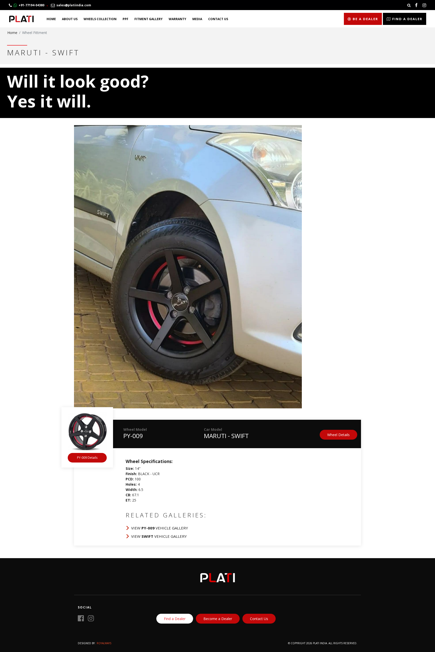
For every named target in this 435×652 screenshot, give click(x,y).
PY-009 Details (87, 457)
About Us (70, 19)
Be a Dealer (364, 19)
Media (197, 19)
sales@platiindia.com (73, 5)
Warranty (177, 19)
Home (51, 19)
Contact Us (218, 19)
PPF (125, 19)
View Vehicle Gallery (159, 527)
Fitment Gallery (148, 19)
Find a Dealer (406, 19)
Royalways (104, 643)
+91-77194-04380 (30, 5)
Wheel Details (338, 434)
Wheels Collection (100, 19)
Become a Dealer (217, 618)
